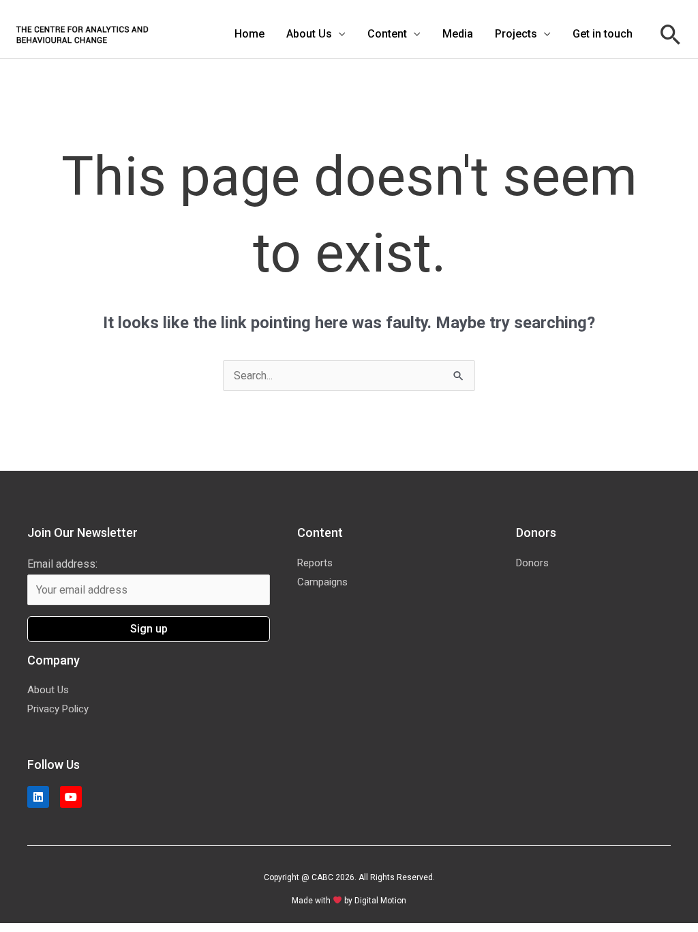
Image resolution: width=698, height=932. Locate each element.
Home (249, 33)
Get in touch (603, 33)
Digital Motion (380, 900)
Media (457, 33)
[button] (670, 34)
